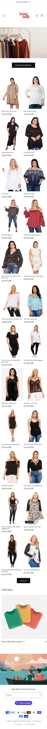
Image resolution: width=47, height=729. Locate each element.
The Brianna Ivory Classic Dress (33, 276)
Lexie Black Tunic (29, 152)
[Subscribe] (40, 695)
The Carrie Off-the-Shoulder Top (12, 319)
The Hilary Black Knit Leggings (33, 360)
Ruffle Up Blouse (7, 235)
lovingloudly (15, 721)
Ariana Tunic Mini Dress (9, 111)
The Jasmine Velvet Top (9, 403)
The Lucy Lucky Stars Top (32, 570)
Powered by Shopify (25, 721)
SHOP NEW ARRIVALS (23, 65)
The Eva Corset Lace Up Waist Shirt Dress (11, 361)
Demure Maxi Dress (8, 152)
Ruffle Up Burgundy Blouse (32, 235)
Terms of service (30, 724)
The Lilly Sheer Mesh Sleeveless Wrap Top (11, 570)
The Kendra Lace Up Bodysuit (33, 485)
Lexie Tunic (5, 194)
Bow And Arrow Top (30, 111)
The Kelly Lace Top (7, 485)
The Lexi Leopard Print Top (32, 527)
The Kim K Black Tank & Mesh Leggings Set (11, 527)
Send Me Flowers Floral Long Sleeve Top (11, 277)
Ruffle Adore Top (29, 194)
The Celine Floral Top (30, 319)
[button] (4, 15)
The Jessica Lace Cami (30, 403)
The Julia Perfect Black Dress (10, 444)
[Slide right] (28, 648)
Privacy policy (18, 724)
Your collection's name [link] (12, 641)
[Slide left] (18, 648)
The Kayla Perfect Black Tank (33, 444)
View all (23, 580)
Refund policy (37, 721)
